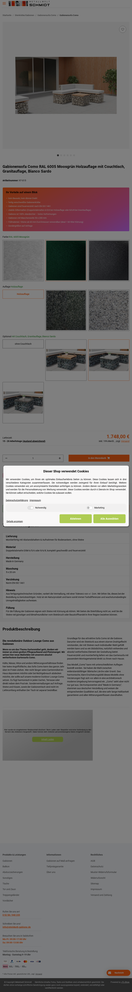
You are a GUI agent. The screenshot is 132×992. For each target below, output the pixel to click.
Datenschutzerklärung (17, 500)
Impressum (35, 500)
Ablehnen (75, 518)
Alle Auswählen (109, 518)
